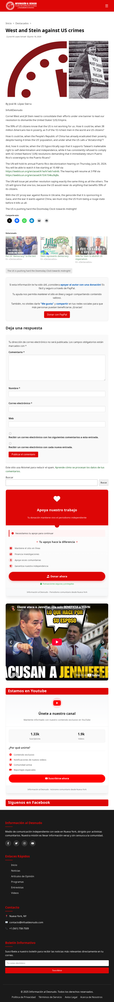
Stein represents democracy (54, 256)
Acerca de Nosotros (91, 997)
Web (11, 418)
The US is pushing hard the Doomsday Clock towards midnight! (39, 270)
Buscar (9, 477)
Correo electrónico (20, 403)
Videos (15, 893)
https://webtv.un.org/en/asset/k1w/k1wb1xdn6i (32, 171)
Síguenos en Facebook (29, 802)
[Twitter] (16, 843)
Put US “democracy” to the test (21, 256)
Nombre (14, 388)
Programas (17, 881)
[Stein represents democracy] (56, 245)
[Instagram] (24, 843)
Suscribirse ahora (58, 778)
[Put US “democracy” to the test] (22, 245)
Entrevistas (17, 887)
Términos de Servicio (50, 997)
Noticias (15, 870)
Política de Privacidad (24, 997)
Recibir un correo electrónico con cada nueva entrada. (41, 447)
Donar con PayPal (57, 314)
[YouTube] (33, 843)
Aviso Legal (71, 997)
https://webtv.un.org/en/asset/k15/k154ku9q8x (32, 175)
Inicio (9, 23)
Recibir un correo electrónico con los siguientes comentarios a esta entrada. (54, 437)
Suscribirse (57, 970)
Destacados (22, 23)
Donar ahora (58, 576)
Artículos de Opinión (22, 876)
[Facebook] (8, 843)
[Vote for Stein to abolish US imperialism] (91, 245)
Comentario (17, 352)
